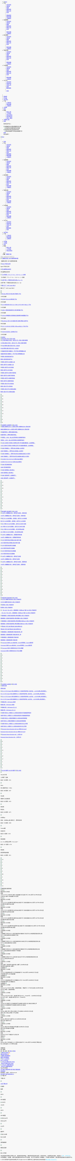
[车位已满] (1, 567)
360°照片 (6, 99)
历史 (5, 108)
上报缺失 (8, 18)
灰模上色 (8, 85)
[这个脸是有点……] (1, 415)
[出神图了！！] (1, 421)
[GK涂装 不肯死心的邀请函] (1, 858)
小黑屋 (5, 107)
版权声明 (8, 1069)
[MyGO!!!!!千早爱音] (1, 872)
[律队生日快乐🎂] (1, 397)
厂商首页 (8, 102)
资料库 (8, 6)
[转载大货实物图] (1, 656)
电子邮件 (3, 1074)
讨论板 (5, 98)
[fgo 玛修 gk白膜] (1, 869)
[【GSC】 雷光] (1, 403)
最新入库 (8, 10)
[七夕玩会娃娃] (1, 751)
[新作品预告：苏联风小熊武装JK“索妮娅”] (1, 653)
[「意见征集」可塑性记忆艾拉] (1, 866)
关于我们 (3, 1069)
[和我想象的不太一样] (1, 674)
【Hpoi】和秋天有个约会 (7, 1063)
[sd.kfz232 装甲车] (1, 570)
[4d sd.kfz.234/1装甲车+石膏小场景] (1, 582)
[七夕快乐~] (1, 671)
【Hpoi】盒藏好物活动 (6, 1066)
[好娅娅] (1, 481)
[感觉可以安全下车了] (1, 400)
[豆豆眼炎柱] (1, 665)
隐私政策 (18, 1069)
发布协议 (3, 1071)
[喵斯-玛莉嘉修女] (1, 748)
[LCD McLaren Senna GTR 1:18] (1, 590)
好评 (7, 12)
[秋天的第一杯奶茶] (1, 766)
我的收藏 (8, 16)
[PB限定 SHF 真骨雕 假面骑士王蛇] (1, 486)
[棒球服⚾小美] (1, 680)
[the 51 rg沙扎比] (1, 864)
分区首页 (8, 4)
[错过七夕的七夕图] (1, 763)
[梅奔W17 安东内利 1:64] (1, 579)
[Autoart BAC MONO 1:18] (1, 584)
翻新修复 (8, 88)
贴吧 (7, 1074)
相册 (7, 7)
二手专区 (8, 113)
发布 (7, 90)
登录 (5, 121)
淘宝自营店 (9, 115)
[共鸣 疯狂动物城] (1, 483)
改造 (7, 86)
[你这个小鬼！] (1, 489)
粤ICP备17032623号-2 (51, 1159)
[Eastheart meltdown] (1, 754)
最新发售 (8, 9)
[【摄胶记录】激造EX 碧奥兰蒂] (1, 492)
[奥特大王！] (1, 507)
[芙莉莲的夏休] (1, 394)
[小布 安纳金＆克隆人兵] (1, 587)
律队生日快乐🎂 (5, 1054)
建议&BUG (11, 1074)
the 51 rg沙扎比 (4, 1060)
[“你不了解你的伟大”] (1, 501)
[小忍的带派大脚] (1, 662)
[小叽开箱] (1, 418)
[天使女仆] (1, 760)
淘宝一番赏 (9, 118)
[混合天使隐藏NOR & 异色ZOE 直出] (1, 745)
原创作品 (8, 83)
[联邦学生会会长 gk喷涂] (1, 878)
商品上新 (8, 112)
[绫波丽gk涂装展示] (1, 884)
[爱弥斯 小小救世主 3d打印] (1, 875)
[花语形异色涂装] (1, 881)
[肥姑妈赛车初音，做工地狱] (1, 409)
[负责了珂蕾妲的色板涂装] (1, 861)
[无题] (1, 743)
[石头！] (1, 495)
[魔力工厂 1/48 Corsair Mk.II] (1, 576)
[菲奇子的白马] (1, 498)
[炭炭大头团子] (1, 668)
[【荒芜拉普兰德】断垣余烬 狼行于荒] (1, 412)
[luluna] (1, 740)
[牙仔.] (1, 593)
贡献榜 (5, 96)
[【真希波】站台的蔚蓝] (1, 406)
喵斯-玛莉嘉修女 (5, 1057)
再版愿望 (8, 15)
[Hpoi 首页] (5, 1)
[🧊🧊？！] (1, 757)
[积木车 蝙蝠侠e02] (1, 504)
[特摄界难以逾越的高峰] (1, 573)
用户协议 (13, 1069)
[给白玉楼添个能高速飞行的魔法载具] (1, 677)
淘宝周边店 (9, 116)
